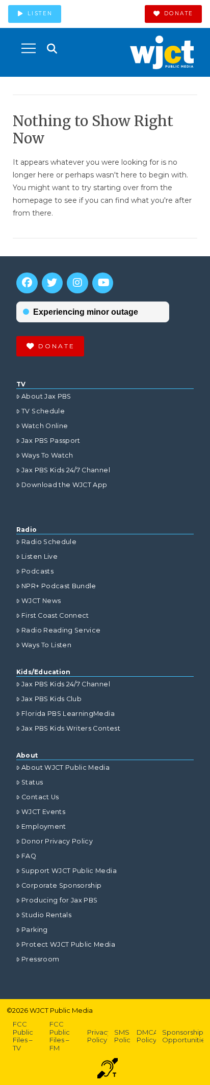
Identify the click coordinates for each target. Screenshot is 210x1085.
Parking (34, 929)
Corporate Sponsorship (61, 885)
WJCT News (41, 601)
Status (32, 782)
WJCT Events (43, 812)
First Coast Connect (55, 615)
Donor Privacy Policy (57, 841)
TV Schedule (43, 411)
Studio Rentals (46, 915)
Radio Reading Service (60, 630)
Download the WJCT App (64, 485)
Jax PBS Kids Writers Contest (70, 728)
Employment (43, 826)
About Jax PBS (46, 396)
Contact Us (40, 797)
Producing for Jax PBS (59, 900)
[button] (28, 48)
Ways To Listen (46, 645)
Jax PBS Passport (51, 440)
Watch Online (44, 426)
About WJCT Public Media (65, 767)
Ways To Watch (47, 455)
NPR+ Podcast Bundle (58, 586)
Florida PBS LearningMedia (68, 713)
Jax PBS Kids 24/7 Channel (65, 470)
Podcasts (37, 571)
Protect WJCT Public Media (68, 944)
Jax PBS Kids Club (51, 699)
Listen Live (39, 556)
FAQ (28, 856)
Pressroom (40, 959)
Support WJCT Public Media (69, 871)
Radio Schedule (48, 542)
